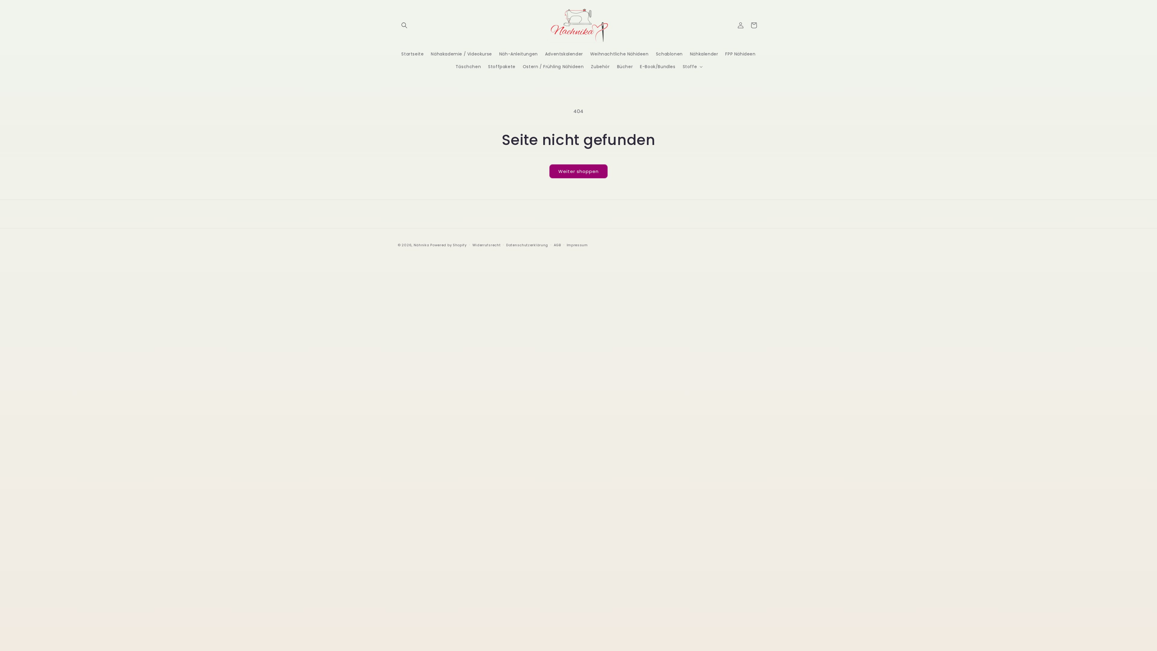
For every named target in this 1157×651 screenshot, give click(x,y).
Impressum (577, 245)
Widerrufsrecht (486, 245)
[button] (404, 25)
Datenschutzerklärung (527, 245)
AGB (557, 245)
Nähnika (421, 245)
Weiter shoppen (578, 171)
